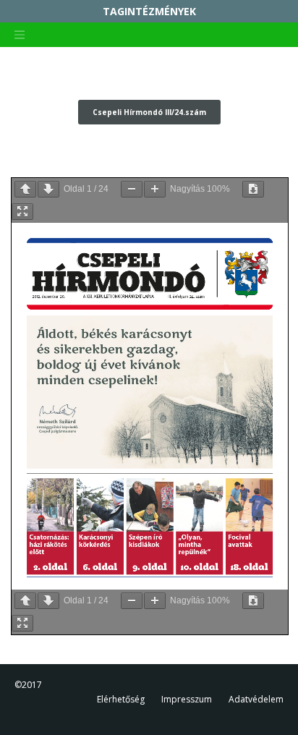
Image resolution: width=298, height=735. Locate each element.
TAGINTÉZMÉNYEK (149, 11)
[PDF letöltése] (253, 189)
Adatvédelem (256, 699)
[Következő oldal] (48, 189)
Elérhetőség (121, 699)
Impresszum (186, 699)
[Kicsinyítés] (131, 189)
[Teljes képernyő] (22, 211)
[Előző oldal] (25, 189)
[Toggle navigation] (19, 34)
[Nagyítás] (155, 189)
